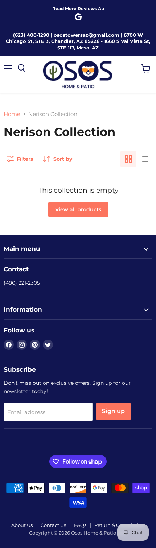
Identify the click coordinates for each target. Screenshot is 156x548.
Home (12, 114)
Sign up (113, 411)
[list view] (144, 159)
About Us (22, 525)
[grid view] (128, 159)
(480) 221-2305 (22, 283)
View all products (78, 209)
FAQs (80, 525)
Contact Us (53, 525)
